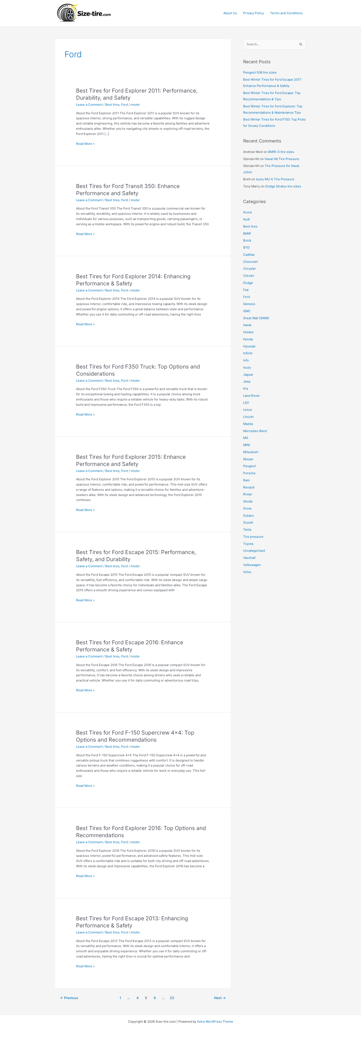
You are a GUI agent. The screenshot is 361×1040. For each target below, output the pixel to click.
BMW (247, 233)
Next (220, 998)
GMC (246, 311)
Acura (247, 212)
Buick (247, 240)
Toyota (248, 544)
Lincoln (248, 417)
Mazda (248, 424)
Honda (248, 339)
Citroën (248, 276)
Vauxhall (249, 558)
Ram (246, 480)
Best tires (112, 105)
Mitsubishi (250, 452)
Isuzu (247, 367)
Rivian (247, 494)
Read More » (85, 143)
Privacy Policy (253, 13)
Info (246, 360)
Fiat (246, 290)
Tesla (247, 529)
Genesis (249, 304)
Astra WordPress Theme (215, 1021)
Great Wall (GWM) (256, 318)
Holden (248, 332)
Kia (245, 388)
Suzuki (248, 522)
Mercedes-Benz (255, 431)
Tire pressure (253, 537)
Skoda (247, 501)
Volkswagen (252, 565)
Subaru (248, 515)
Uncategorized (254, 551)
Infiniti (247, 353)
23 (172, 998)
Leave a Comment (89, 105)
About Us (230, 13)
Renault (248, 487)
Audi (246, 219)
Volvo (247, 572)
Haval (247, 325)
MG (245, 438)
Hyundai (249, 346)
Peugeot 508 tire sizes (260, 72)
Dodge (248, 283)
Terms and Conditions (286, 13)
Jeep (246, 381)
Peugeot (249, 466)
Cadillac (249, 255)
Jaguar (248, 374)
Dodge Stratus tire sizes (283, 186)
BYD (246, 247)
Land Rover (251, 396)
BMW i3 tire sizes (281, 152)
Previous (69, 998)
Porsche (249, 473)
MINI (246, 445)
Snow (247, 508)
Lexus (247, 410)
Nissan (248, 459)
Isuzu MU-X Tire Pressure (275, 179)
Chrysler (249, 269)
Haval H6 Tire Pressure (282, 159)
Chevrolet (250, 262)
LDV (246, 403)
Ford (124, 105)
